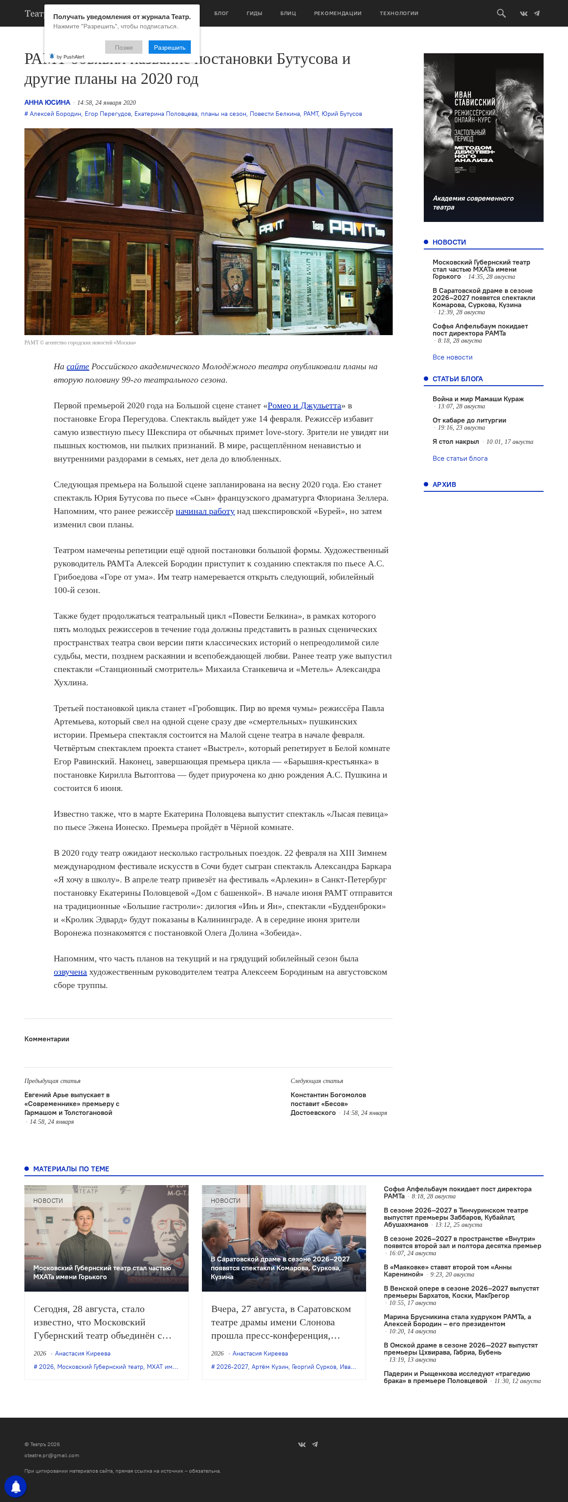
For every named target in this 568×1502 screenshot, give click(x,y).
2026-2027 (232, 1367)
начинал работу (205, 511)
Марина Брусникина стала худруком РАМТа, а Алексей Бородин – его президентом (457, 1320)
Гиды (255, 13)
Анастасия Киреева (82, 1353)
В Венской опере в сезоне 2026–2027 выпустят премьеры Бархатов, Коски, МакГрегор (461, 1292)
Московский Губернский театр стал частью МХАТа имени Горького (481, 269)
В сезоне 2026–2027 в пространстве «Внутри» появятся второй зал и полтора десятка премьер (462, 1242)
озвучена (70, 971)
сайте (78, 366)
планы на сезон (223, 114)
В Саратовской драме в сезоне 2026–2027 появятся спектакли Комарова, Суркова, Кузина (484, 297)
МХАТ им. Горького (174, 1367)
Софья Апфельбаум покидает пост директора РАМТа (480, 329)
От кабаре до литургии (469, 419)
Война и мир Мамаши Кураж (478, 398)
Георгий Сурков (314, 1367)
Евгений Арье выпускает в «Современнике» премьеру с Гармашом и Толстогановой (71, 1103)
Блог (221, 13)
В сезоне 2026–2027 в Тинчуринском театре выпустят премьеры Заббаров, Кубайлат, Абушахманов (456, 1217)
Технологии (399, 13)
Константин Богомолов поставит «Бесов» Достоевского (328, 1103)
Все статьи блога (460, 458)
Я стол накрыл (456, 441)
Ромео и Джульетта (304, 405)
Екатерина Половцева (165, 114)
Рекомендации (338, 13)
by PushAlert (70, 56)
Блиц (288, 13)
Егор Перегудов (108, 114)
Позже (124, 47)
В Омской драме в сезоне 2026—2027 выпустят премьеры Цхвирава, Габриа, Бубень (461, 1348)
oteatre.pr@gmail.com (51, 1455)
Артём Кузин (270, 1367)
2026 (46, 1367)
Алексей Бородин (55, 114)
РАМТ (311, 114)
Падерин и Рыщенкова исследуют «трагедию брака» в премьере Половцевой (457, 1377)
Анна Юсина (47, 102)
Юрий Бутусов (342, 114)
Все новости (453, 356)
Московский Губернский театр (100, 1367)
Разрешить (169, 47)
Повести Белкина (275, 114)
